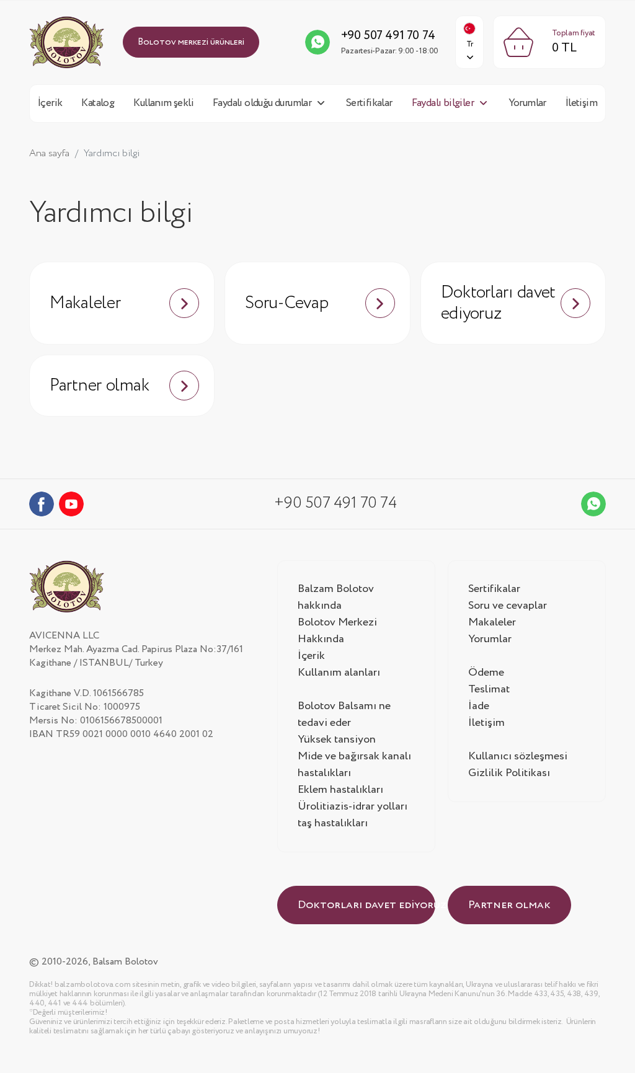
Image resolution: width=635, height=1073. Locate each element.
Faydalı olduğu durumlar (262, 103)
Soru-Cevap (286, 303)
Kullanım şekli (163, 103)
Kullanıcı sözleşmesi (517, 756)
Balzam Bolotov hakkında (336, 597)
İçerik (50, 103)
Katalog (97, 103)
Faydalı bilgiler (443, 103)
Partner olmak (99, 386)
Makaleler (85, 303)
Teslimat (489, 689)
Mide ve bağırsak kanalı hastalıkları (354, 764)
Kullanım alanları (339, 673)
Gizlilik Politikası (509, 773)
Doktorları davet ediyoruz (498, 303)
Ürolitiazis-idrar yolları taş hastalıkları (352, 814)
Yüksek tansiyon (337, 739)
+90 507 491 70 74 (388, 36)
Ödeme (486, 673)
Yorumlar (527, 103)
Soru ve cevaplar (507, 606)
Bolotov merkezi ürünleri (191, 42)
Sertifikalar (369, 103)
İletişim (581, 103)
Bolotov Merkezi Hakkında (337, 630)
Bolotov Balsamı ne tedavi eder (344, 714)
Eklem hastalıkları (340, 790)
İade (478, 706)
